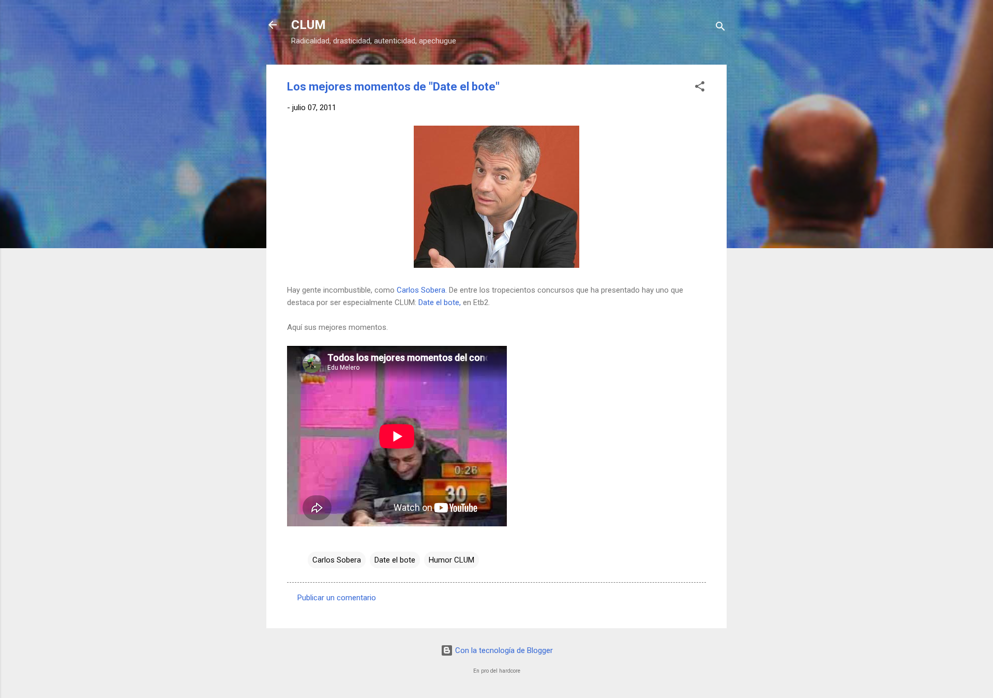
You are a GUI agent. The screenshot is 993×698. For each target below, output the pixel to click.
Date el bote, (439, 302)
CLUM (308, 25)
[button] (700, 88)
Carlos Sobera (336, 560)
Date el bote (394, 560)
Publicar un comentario (336, 597)
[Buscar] (720, 28)
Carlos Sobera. (422, 290)
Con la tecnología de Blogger (503, 650)
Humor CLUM (451, 560)
